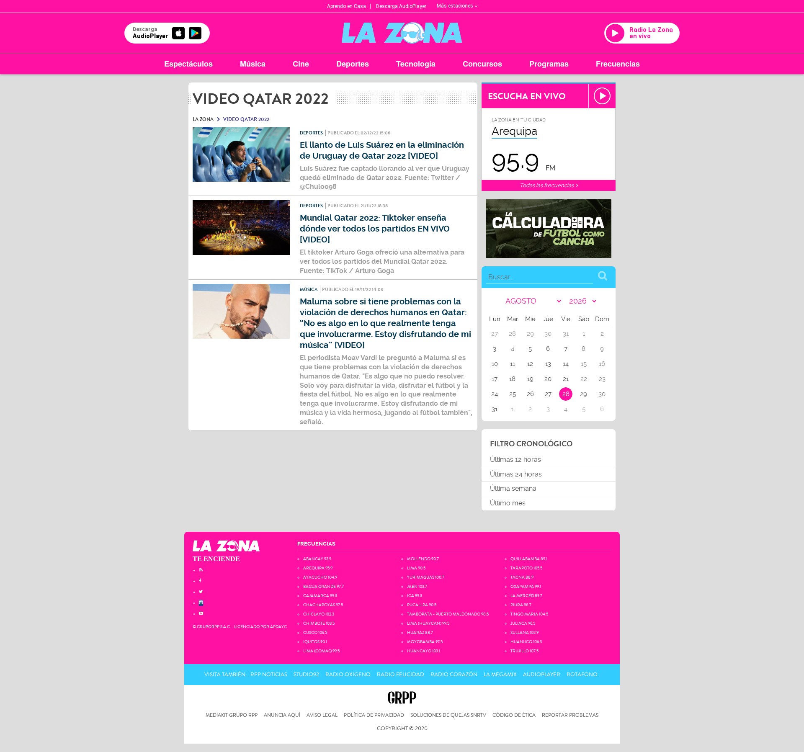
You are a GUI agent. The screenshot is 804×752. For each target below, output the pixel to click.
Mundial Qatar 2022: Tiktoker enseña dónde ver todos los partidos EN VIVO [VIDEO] (375, 229)
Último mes (508, 503)
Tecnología (416, 63)
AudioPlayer (541, 674)
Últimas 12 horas (515, 460)
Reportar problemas (570, 715)
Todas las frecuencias (547, 185)
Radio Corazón (453, 674)
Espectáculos (188, 63)
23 (602, 379)
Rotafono (582, 674)
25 (512, 394)
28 (566, 394)
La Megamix (500, 674)
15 (584, 364)
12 (530, 364)
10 (495, 364)
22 (583, 379)
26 (530, 394)
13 (548, 364)
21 (566, 379)
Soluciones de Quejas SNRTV (448, 715)
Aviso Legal (322, 715)
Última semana (513, 488)
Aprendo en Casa (346, 6)
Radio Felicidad (400, 674)
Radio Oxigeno (348, 674)
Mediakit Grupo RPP (232, 715)
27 (548, 394)
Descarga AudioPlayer (401, 6)
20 (547, 379)
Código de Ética (514, 715)
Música (252, 63)
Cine (301, 63)
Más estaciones (455, 6)
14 (566, 364)
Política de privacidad (374, 715)
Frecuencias (618, 63)
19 (530, 379)
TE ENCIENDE (216, 558)
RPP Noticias (268, 674)
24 (494, 394)
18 (512, 379)
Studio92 (306, 674)
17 (494, 379)
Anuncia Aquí (282, 715)
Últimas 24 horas (516, 474)
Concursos (482, 63)
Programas (549, 63)
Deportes (352, 63)
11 (512, 364)
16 (602, 364)
